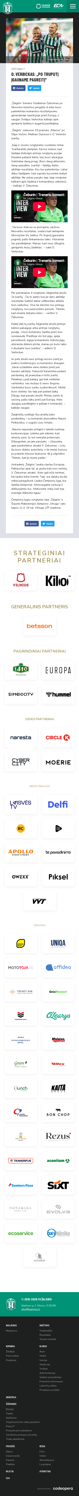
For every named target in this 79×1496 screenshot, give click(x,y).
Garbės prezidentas (51, 1377)
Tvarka (9, 1413)
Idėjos (9, 1451)
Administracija (47, 1373)
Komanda (10, 1346)
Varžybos (44, 1325)
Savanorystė (13, 1455)
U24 (8, 1478)
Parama (10, 1460)
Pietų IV (10, 1426)
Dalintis (20, 88)
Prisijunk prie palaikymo (19, 1430)
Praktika (10, 1464)
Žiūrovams (11, 1403)
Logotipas (45, 1464)
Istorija (43, 1360)
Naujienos (11, 1325)
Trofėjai (44, 1368)
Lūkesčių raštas (48, 1385)
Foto (42, 1451)
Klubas (43, 1346)
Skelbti (36, 88)
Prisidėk (10, 1446)
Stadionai (45, 1364)
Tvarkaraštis (46, 1330)
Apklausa (11, 1417)
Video (43, 1455)
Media (42, 1446)
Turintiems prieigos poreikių (21, 1434)
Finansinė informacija (51, 1381)
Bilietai (10, 1409)
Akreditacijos (47, 1460)
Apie (42, 1351)
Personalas (12, 1355)
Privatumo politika (49, 1390)
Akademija (11, 1397)
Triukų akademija (15, 1439)
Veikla (43, 1355)
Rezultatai (45, 1334)
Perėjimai (11, 1360)
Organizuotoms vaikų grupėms (23, 1422)
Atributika (45, 1471)
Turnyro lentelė (48, 1339)
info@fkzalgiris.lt (30, 1309)
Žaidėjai (10, 1351)
